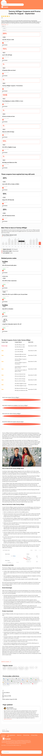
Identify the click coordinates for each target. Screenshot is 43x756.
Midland (21, 668)
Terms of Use (26, 735)
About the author (8, 719)
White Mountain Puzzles (12, 668)
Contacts (3, 735)
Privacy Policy (34, 735)
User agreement (11, 735)
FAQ (8, 736)
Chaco (26, 668)
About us (19, 735)
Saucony (31, 667)
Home (3, 729)
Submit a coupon (5, 661)
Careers (3, 736)
